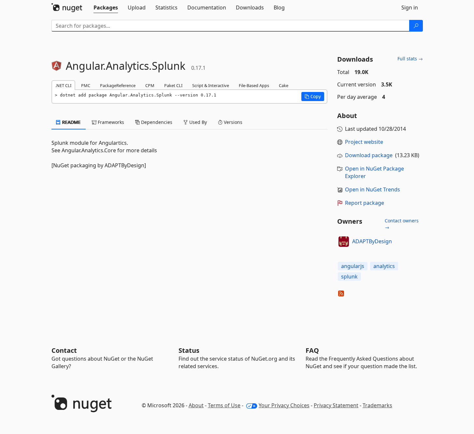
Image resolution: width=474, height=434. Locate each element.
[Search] (416, 26)
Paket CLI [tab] (173, 85)
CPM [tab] (149, 85)
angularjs (352, 266)
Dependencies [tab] (156, 122)
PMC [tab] (85, 85)
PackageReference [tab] (118, 85)
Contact (64, 350)
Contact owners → (402, 223)
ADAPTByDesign (372, 241)
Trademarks (377, 405)
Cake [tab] (283, 85)
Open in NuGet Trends (372, 189)
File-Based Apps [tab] (254, 85)
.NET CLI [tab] (63, 85)
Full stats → (410, 58)
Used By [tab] (197, 122)
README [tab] (71, 122)
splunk (349, 276)
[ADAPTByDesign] (344, 241)
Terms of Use (224, 405)
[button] (312, 96)
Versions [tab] (232, 122)
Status (189, 350)
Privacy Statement (336, 405)
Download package (369, 155)
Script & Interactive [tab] (210, 85)
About (196, 405)
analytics (384, 266)
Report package (364, 202)
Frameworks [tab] (110, 122)
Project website (364, 141)
